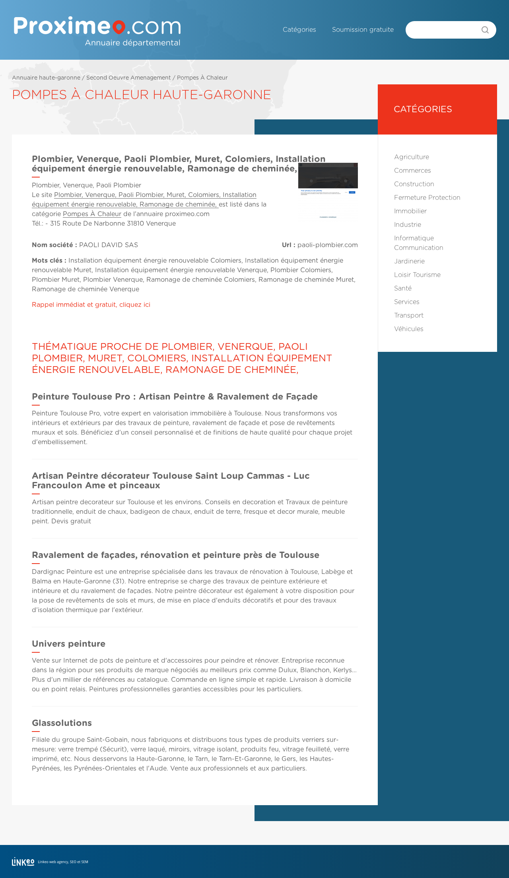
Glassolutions (62, 723)
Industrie (407, 225)
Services (407, 302)
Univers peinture (68, 644)
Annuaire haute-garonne (46, 78)
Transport (409, 315)
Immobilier (410, 211)
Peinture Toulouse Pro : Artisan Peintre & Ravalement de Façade (175, 396)
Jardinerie (409, 261)
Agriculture (411, 157)
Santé (403, 288)
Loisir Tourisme (417, 275)
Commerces (412, 171)
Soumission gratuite (363, 30)
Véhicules (409, 329)
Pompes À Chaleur (202, 78)
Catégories (299, 30)
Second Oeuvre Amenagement (128, 78)
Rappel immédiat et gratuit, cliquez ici (91, 305)
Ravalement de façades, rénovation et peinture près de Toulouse (175, 555)
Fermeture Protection (427, 198)
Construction (414, 184)
